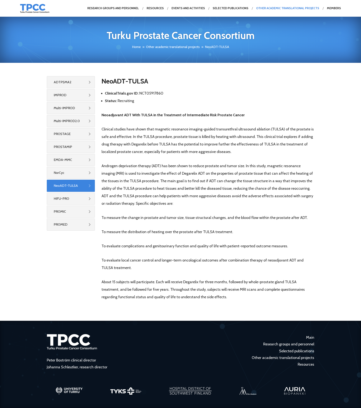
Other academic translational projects (287, 8)
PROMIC (60, 211)
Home (136, 47)
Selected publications (230, 8)
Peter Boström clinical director (71, 360)
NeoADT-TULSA (66, 186)
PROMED (60, 224)
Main (310, 337)
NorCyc (59, 173)
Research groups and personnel (113, 8)
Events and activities (188, 8)
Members (334, 8)
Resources (155, 8)
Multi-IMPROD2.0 (67, 121)
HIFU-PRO (61, 199)
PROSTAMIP (63, 147)
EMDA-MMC (63, 160)
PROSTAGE (62, 134)
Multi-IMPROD (64, 108)
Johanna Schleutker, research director (77, 367)
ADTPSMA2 (62, 82)
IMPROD (60, 95)
